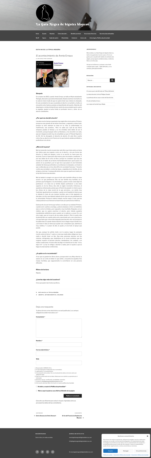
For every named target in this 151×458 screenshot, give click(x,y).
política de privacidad (68, 383)
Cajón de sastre (53, 38)
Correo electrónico (43, 350)
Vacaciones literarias (90, 33)
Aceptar (110, 451)
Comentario (40, 317)
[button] (147, 436)
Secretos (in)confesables (107, 33)
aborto (41, 294)
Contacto (74, 38)
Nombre (39, 341)
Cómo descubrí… (63, 33)
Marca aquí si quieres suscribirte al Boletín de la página (56, 391)
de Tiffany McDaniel (100, 91)
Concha (49, 58)
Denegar (126, 451)
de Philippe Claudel (98, 94)
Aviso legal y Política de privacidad (121, 454)
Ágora (44, 38)
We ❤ (37, 38)
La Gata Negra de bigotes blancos (62, 24)
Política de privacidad (58, 386)
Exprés (44, 33)
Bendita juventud (76, 33)
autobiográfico (51, 294)
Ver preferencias (141, 451)
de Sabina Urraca (93, 101)
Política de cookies (108, 454)
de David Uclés (100, 97)
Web (37, 359)
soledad (60, 294)
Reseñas (52, 33)
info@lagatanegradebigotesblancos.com (52, 381)
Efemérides (65, 38)
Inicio (37, 33)
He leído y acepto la (52, 386)
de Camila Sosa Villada (96, 104)
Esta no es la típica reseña (48, 49)
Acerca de (83, 38)
